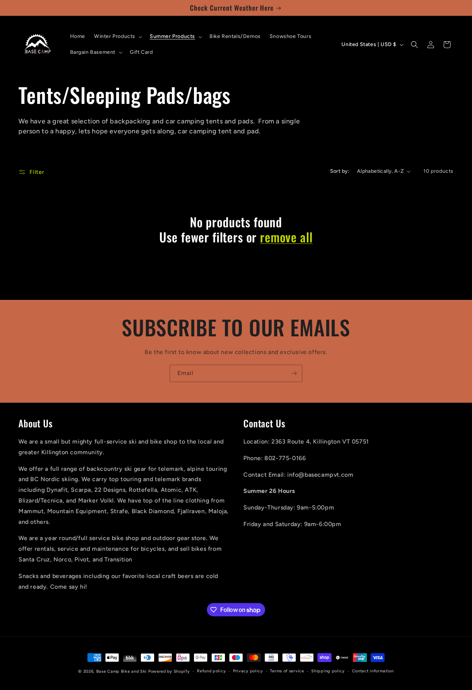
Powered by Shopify (169, 671)
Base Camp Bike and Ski (121, 671)
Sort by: (340, 171)
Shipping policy (328, 671)
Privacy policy (248, 671)
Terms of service (287, 671)
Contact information (373, 671)
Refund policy (211, 671)
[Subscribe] (294, 373)
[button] (117, 36)
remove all (286, 237)
